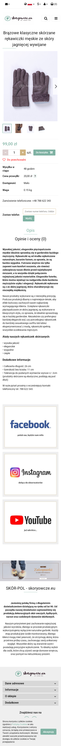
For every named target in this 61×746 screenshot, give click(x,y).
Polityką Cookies (19, 724)
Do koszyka (42, 152)
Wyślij (28, 218)
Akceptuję (48, 732)
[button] (53, 4)
